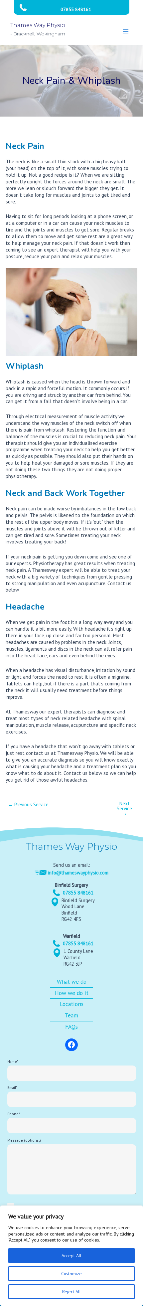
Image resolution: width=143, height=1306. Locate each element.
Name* (12, 1061)
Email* (12, 1087)
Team (71, 1015)
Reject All (71, 1292)
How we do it (71, 993)
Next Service (124, 808)
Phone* (13, 1113)
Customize (71, 1274)
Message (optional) (24, 1140)
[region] (71, 1255)
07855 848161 (76, 9)
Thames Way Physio (37, 25)
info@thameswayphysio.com (78, 872)
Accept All (71, 1256)
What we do (71, 981)
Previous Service (28, 804)
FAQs (71, 1026)
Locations (71, 1004)
